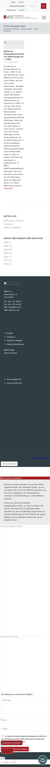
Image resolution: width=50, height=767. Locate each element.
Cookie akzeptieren (9, 464)
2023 (6, 253)
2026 (6, 242)
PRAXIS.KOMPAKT (12, 227)
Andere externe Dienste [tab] (9, 636)
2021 (6, 260)
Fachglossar (11, 10)
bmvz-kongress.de (14, 379)
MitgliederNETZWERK (17, 6)
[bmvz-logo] (21, 17)
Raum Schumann (10, 353)
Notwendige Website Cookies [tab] (11, 526)
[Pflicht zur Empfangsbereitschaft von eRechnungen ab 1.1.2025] (14, 45)
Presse (13, 2)
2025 (6, 245)
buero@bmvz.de (14, 307)
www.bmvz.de (14, 310)
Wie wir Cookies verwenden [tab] (10, 478)
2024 (6, 249)
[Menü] (42, 17)
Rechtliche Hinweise (14, 340)
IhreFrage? (42, 760)
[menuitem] (13, 2)
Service (21, 2)
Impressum (11, 337)
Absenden (7, 751)
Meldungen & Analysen (14, 220)
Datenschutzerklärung (15, 344)
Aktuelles (10, 216)
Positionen (8, 224)
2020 (6, 263)
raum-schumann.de (14, 383)
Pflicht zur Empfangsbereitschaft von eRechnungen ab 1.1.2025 (14, 55)
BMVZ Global (9, 350)
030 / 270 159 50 (14, 301)
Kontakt (22, 10)
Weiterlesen (8, 188)
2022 (6, 256)
